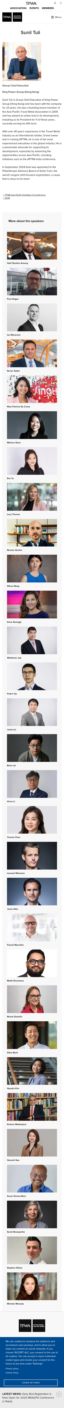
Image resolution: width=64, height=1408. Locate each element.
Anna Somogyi (14, 622)
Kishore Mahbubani (16, 1124)
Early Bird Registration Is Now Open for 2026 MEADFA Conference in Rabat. (28, 1397)
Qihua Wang (13, 586)
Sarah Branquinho (16, 1232)
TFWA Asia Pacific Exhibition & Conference (25, 195)
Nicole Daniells (14, 1016)
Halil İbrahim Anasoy (17, 263)
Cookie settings (31, 1383)
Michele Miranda (15, 1303)
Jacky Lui (11, 729)
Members (48, 8)
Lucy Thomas (13, 514)
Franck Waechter (15, 945)
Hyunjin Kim (13, 1088)
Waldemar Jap (14, 658)
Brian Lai (11, 765)
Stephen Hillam (14, 1268)
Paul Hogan (13, 299)
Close (59, 1394)
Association (18, 8)
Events (34, 8)
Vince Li (11, 801)
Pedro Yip (12, 693)
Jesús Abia (12, 909)
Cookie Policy (12, 1373)
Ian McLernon (14, 335)
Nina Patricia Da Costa (18, 406)
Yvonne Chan (13, 837)
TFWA (31, 3)
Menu (58, 17)
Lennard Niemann (16, 873)
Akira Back (12, 1052)
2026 (7, 198)
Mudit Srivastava (15, 980)
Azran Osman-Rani (16, 1196)
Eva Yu (10, 478)
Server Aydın (13, 371)
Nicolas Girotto (14, 550)
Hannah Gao (13, 1160)
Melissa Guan (14, 442)
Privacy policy (12, 1368)
